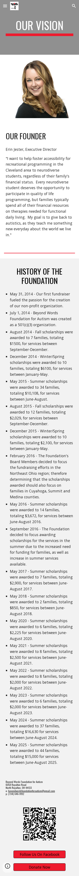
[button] (5, 6)
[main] (39, 27)
